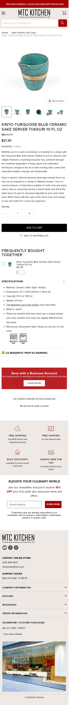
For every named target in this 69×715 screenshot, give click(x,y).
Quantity (5, 206)
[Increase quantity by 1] (30, 213)
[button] (34, 236)
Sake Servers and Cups (23, 32)
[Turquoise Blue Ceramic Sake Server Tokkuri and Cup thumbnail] (49, 112)
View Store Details (13, 634)
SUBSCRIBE (53, 504)
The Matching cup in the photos (22, 305)
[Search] (62, 23)
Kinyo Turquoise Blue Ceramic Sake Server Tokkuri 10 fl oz (38, 263)
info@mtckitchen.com (13, 567)
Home (5, 32)
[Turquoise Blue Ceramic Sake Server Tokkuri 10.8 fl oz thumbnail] (6, 112)
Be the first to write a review (34, 406)
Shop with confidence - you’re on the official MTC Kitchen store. (35, 3)
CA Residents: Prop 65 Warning (26, 353)
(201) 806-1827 (10, 562)
